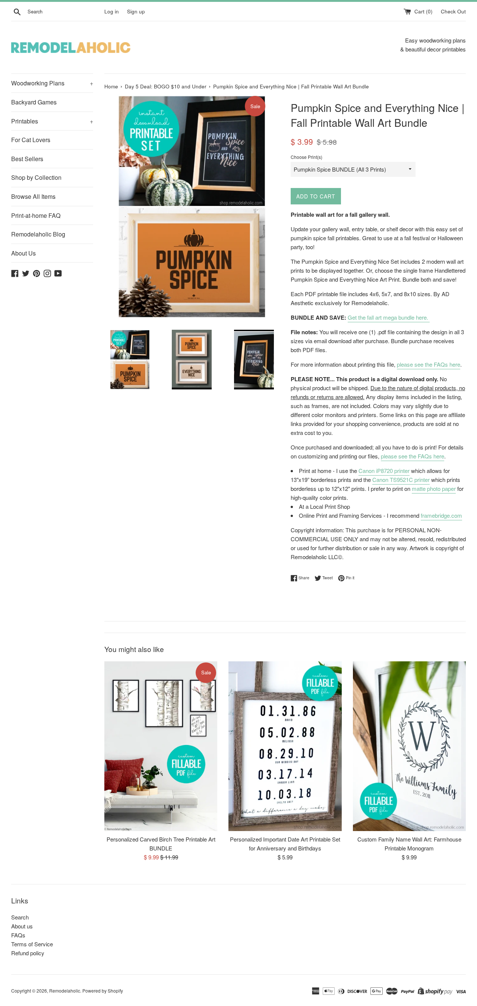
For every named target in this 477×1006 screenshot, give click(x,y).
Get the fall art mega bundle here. (389, 317)
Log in (111, 11)
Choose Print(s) (306, 157)
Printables (52, 121)
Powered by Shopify (102, 990)
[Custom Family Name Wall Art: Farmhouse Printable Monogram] (409, 746)
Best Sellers (27, 158)
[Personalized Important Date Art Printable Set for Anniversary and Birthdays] (284, 746)
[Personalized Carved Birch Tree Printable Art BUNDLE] (160, 746)
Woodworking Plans (52, 83)
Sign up (136, 11)
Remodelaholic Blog (38, 234)
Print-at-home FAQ (35, 215)
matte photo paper (434, 488)
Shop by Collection (36, 177)
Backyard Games (34, 102)
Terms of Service (32, 944)
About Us (23, 253)
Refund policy (27, 953)
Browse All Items (33, 196)
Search (20, 917)
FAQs (18, 935)
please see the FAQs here (428, 364)
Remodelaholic (64, 990)
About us (22, 926)
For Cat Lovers (30, 139)
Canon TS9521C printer (401, 479)
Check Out (453, 11)
